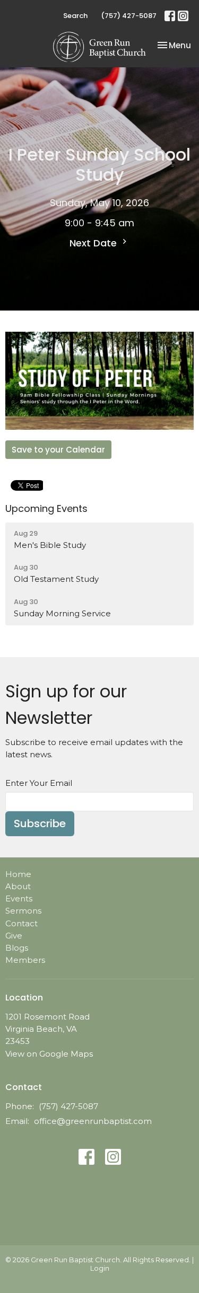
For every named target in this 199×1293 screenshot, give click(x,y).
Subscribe (40, 823)
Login (99, 1268)
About (18, 886)
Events (18, 898)
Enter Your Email (38, 783)
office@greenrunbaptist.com (93, 1121)
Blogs (16, 948)
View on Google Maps (49, 1054)
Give (13, 936)
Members (25, 960)
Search (75, 16)
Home (18, 874)
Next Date (94, 243)
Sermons (23, 911)
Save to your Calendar (58, 449)
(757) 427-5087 (129, 16)
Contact (21, 923)
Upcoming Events (46, 508)
